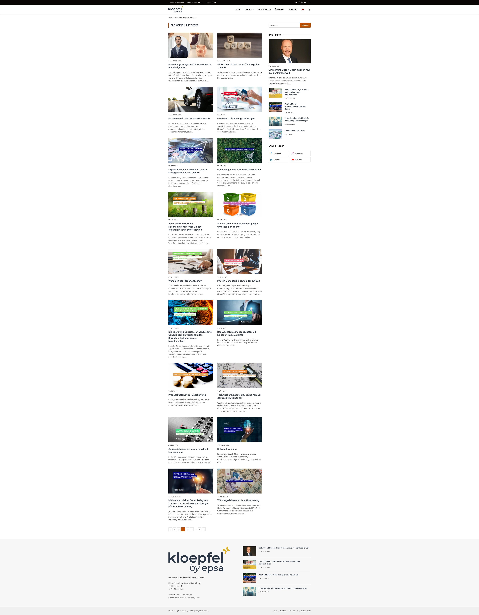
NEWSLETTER (264, 9)
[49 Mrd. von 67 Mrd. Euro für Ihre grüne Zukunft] (239, 45)
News (275, 611)
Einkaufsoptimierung (195, 2)
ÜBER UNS (279, 9)
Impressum (294, 611)
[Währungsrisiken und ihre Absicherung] (239, 481)
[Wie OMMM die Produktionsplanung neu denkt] (275, 107)
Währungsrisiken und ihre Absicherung (238, 500)
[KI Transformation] (239, 429)
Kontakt (283, 611)
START (238, 9)
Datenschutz (306, 611)
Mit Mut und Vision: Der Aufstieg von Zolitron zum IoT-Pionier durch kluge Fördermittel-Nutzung (188, 503)
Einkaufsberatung (177, 2)
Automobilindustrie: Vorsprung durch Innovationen (188, 450)
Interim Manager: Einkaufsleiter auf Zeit (238, 281)
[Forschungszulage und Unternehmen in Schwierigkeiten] (190, 45)
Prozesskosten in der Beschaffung (187, 395)
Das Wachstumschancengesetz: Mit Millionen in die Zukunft (236, 333)
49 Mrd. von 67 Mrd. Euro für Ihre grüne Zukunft (238, 66)
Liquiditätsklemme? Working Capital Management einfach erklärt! (187, 171)
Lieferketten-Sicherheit (294, 131)
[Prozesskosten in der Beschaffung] (190, 375)
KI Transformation (227, 449)
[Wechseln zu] (303, 9)
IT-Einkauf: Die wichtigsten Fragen (236, 118)
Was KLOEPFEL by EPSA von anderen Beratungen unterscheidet (297, 92)
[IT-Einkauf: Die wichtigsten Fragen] (239, 99)
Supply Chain (211, 2)
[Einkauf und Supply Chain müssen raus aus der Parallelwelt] (290, 51)
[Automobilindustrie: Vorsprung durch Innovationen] (190, 429)
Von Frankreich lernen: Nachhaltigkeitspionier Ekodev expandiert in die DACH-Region (185, 226)
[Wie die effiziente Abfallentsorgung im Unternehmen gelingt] (239, 204)
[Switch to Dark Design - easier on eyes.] (309, 9)
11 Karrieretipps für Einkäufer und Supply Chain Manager (297, 119)
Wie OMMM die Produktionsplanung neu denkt (295, 106)
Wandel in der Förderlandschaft (185, 281)
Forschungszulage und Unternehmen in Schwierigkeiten (189, 66)
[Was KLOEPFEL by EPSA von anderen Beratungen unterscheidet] (275, 93)
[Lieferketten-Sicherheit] (275, 134)
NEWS (249, 9)
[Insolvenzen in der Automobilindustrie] (190, 99)
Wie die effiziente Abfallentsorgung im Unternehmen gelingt (238, 225)
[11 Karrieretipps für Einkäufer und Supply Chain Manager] (275, 121)
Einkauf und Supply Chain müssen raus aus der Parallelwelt (289, 71)
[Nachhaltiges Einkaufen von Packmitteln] (239, 150)
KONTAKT (293, 9)
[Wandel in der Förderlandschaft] (190, 261)
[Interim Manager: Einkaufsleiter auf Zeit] (239, 261)
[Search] (309, 2)
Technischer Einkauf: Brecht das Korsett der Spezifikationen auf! (239, 396)
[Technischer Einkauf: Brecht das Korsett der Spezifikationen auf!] (239, 375)
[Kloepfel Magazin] (175, 9)
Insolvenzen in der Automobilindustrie (189, 118)
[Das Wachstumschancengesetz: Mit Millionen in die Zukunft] (239, 312)
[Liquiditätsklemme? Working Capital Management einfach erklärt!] (190, 150)
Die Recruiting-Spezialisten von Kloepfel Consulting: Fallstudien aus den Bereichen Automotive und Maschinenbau (190, 336)
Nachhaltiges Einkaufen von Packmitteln (239, 169)
